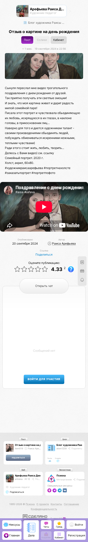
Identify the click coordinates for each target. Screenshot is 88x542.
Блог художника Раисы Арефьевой (46, 22)
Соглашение (71, 504)
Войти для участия (44, 379)
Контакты (56, 504)
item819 (19, 448)
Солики (42, 40)
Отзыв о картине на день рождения (37, 444)
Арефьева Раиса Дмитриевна (33, 475)
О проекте (42, 504)
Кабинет (58, 40)
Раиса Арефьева (64, 243)
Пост (27, 40)
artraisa (18, 479)
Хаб (23, 470)
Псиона (61, 475)
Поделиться (44, 254)
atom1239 (61, 448)
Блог (65, 439)
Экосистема (65, 470)
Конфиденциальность (44, 509)
